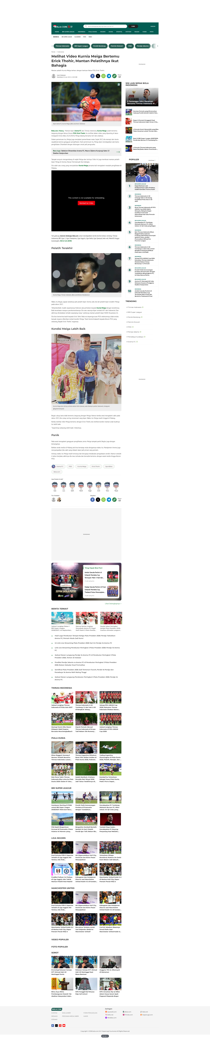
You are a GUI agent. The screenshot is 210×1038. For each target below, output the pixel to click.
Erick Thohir (81, 133)
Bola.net (145, 1012)
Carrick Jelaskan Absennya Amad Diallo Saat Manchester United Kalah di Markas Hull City (110, 929)
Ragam (137, 31)
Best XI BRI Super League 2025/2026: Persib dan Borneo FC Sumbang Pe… (145, 139)
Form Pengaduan (90, 1013)
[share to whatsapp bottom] (103, 499)
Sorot (55, 953)
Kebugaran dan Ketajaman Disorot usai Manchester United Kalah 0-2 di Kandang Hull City (86, 879)
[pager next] (158, 46)
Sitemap (54, 1019)
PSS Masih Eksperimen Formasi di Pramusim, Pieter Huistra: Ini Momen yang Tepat (62, 829)
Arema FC (77, 131)
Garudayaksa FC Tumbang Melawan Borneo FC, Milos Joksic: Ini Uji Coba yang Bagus (109, 807)
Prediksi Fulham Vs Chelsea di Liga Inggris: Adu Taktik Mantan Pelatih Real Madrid (61, 879)
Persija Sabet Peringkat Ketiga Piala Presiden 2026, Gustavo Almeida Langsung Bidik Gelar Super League (110, 628)
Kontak (54, 1013)
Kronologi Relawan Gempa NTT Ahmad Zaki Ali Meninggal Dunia (61, 972)
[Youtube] (64, 1025)
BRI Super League (68, 31)
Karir (86, 1016)
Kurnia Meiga (101, 131)
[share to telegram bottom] (109, 499)
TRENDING (131, 301)
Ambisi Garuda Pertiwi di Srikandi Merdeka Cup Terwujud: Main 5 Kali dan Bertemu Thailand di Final (143, 293)
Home (57, 31)
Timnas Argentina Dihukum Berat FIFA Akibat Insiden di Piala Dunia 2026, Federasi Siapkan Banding (85, 757)
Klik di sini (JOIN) (66, 241)
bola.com (96, 1031)
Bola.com (54, 131)
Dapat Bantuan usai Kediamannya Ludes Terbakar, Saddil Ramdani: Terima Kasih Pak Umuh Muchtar (145, 187)
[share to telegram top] (109, 76)
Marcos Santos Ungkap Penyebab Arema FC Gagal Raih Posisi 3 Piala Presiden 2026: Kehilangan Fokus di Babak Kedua (86, 628)
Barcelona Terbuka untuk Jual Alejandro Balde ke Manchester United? (85, 929)
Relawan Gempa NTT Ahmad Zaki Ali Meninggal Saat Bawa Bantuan (86, 972)
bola (63, 26)
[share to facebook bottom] (92, 499)
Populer (134, 159)
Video (145, 31)
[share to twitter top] (98, 76)
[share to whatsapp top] (103, 76)
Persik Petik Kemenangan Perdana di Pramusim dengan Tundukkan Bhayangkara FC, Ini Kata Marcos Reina (85, 807)
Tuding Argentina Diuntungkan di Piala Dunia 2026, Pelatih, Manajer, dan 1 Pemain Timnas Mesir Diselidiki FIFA (110, 757)
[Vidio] (60, 1025)
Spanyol (119, 31)
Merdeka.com (111, 1018)
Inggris (102, 31)
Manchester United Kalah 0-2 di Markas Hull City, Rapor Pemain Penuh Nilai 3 (110, 879)
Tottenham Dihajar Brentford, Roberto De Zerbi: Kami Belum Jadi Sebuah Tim (110, 857)
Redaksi (54, 1016)
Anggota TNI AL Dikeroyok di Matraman (110, 971)
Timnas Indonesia (61, 688)
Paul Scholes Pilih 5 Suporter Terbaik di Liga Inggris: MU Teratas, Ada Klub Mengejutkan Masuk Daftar (62, 857)
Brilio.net (110, 1015)
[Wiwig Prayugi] (59, 499)
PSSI (74, 133)
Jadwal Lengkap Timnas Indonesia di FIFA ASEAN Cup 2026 (109, 729)
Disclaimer (66, 1013)
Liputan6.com (112, 1012)
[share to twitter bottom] (98, 499)
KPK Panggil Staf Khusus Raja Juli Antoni (84, 993)
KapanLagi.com (147, 1015)
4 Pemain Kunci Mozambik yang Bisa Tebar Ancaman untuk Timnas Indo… (145, 130)
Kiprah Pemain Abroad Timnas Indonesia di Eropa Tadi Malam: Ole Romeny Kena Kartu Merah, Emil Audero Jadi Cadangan (85, 729)
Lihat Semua (151, 160)
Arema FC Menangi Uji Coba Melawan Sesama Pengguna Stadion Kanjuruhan (144, 283)
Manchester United (62, 888)
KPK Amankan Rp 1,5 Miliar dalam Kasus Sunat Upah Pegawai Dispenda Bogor (110, 994)
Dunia (111, 31)
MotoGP (128, 31)
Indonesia (81, 31)
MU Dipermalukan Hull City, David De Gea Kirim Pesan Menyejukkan (85, 857)
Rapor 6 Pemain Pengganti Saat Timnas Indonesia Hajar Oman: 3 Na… (145, 121)
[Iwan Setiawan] (54, 76)
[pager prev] (52, 46)
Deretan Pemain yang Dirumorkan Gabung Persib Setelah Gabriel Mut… (145, 112)
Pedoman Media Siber (70, 1016)
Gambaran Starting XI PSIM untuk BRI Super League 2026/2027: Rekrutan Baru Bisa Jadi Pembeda (61, 807)
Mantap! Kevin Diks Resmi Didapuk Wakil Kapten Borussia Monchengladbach (61, 729)
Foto (151, 31)
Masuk (153, 26)
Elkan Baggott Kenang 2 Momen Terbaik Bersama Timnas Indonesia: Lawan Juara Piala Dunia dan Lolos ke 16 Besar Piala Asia (61, 757)
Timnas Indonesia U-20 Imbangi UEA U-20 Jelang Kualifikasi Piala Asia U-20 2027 (143, 198)
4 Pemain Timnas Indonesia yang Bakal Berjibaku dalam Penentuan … (145, 148)
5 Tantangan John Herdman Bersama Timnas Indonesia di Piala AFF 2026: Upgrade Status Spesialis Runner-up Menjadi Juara (141, 102)
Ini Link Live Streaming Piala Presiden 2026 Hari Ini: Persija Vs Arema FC (83, 643)
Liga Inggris (58, 838)
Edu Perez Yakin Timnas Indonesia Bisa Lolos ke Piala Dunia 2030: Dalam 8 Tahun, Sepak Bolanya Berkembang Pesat (62, 779)
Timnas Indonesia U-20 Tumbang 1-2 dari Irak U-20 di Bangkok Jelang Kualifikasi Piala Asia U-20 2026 (85, 707)
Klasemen (77, 37)
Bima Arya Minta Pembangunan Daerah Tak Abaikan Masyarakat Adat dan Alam (61, 994)
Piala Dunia (92, 31)
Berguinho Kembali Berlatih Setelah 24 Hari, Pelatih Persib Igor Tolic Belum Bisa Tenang (86, 829)
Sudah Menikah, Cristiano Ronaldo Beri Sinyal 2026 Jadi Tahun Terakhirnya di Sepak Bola (85, 779)
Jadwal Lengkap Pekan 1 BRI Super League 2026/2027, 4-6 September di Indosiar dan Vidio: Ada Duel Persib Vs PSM (61, 628)
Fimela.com (129, 1015)
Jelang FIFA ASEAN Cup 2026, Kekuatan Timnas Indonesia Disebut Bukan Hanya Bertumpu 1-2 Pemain (110, 707)
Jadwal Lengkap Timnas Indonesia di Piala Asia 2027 (61, 706)
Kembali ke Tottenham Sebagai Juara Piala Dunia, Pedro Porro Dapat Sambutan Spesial (109, 779)
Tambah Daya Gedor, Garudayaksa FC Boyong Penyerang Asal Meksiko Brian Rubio (109, 829)
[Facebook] (52, 1025)
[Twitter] (56, 1025)
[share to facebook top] (92, 76)
